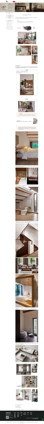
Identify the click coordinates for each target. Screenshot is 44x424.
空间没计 (12, 1)
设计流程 (18, 1)
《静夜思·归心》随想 (8, 24)
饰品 (21, 414)
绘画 (21, 415)
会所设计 (15, 414)
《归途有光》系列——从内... (9, 23)
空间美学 (23, 1)
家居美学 (16, 1)
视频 (27, 414)
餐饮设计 (15, 417)
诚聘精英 (27, 1)
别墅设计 (15, 415)
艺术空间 (21, 1)
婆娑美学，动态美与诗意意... (9, 27)
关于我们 (25, 1)
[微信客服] (42, 419)
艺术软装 (14, 1)
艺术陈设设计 (9, 16)
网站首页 (9, 1)
